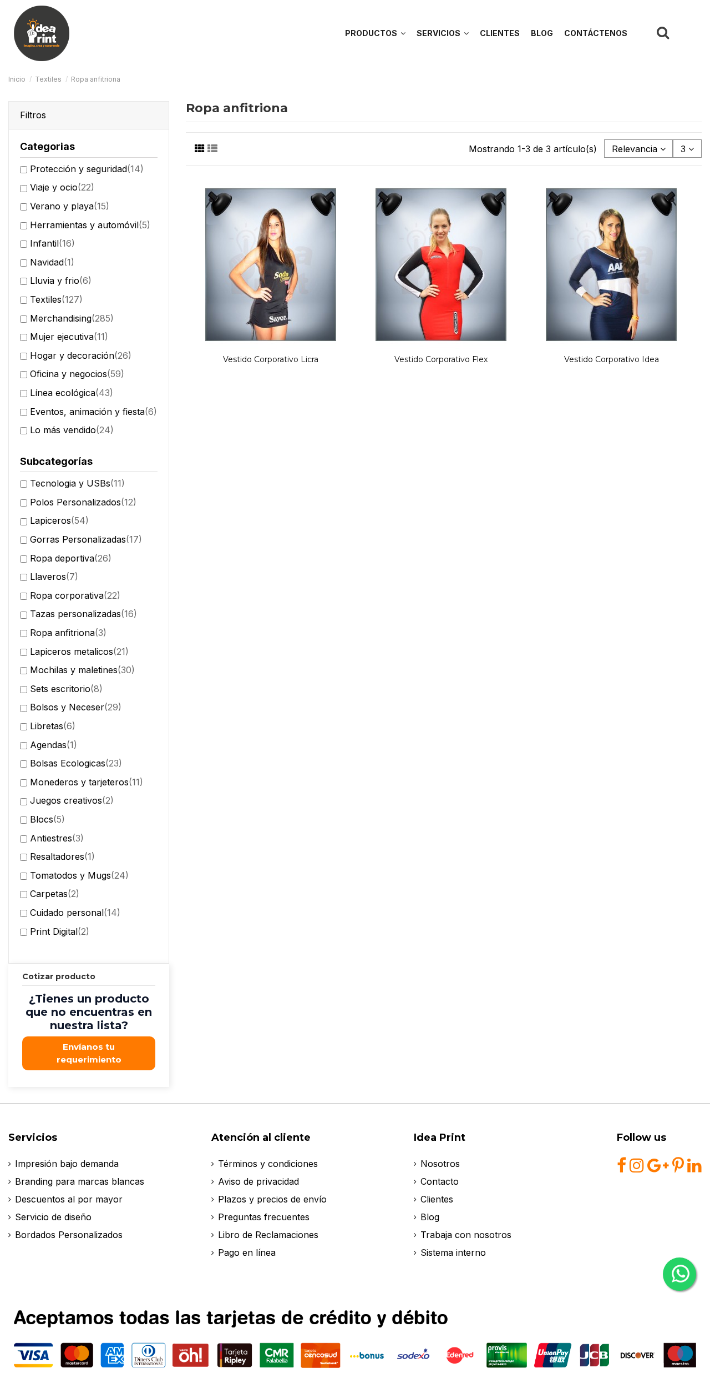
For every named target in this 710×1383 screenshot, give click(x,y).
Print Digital (59, 931)
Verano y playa (69, 206)
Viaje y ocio (62, 187)
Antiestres (57, 838)
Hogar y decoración (80, 355)
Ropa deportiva (70, 558)
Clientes (436, 1199)
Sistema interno (453, 1252)
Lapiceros (59, 520)
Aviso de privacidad (258, 1181)
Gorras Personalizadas (86, 539)
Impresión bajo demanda (67, 1163)
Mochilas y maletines (82, 669)
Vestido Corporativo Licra (270, 359)
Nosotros (440, 1163)
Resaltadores (62, 856)
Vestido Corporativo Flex (441, 359)
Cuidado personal (75, 912)
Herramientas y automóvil (90, 225)
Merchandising (72, 318)
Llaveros (54, 576)
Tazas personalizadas (83, 613)
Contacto (439, 1181)
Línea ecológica (71, 392)
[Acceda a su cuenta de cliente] (688, 33)
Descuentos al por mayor (69, 1199)
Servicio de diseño (53, 1216)
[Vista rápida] (271, 345)
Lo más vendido (72, 429)
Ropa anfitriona (68, 632)
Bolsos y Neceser (75, 707)
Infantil (52, 243)
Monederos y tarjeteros (86, 782)
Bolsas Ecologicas (76, 763)
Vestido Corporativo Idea (611, 359)
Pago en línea (247, 1252)
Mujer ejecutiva (69, 336)
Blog (429, 1216)
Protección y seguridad (87, 168)
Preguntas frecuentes (264, 1216)
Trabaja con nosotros (465, 1234)
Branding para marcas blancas (79, 1181)
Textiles (56, 299)
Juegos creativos (72, 800)
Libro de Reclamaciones (268, 1234)
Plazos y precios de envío (272, 1199)
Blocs (47, 819)
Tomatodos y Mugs (79, 875)
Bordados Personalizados (69, 1234)
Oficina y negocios (77, 373)
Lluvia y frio (61, 280)
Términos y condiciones (268, 1163)
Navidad (52, 262)
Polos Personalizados (83, 502)
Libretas (52, 725)
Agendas (53, 744)
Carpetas (54, 893)
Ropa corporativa (75, 595)
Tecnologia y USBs (77, 483)
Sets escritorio (66, 688)
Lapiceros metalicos (79, 651)
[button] (442, 33)
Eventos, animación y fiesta (93, 411)
